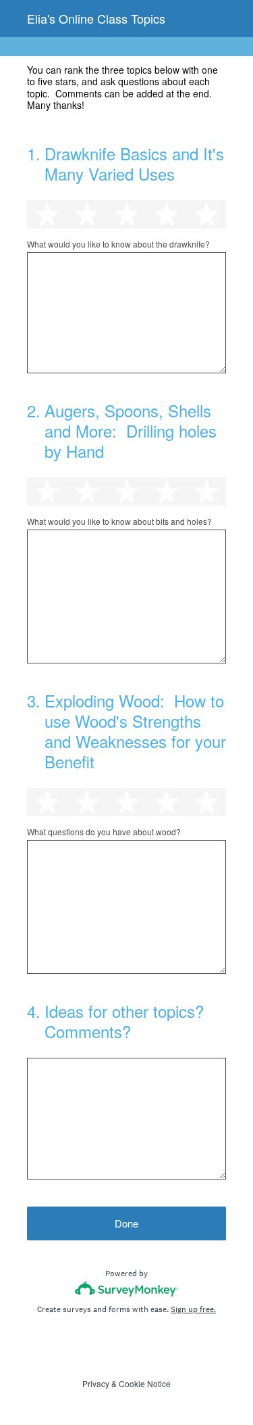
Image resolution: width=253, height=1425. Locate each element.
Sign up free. (193, 1309)
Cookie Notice (145, 1383)
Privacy (95, 1383)
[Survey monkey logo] (126, 1289)
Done (126, 1223)
